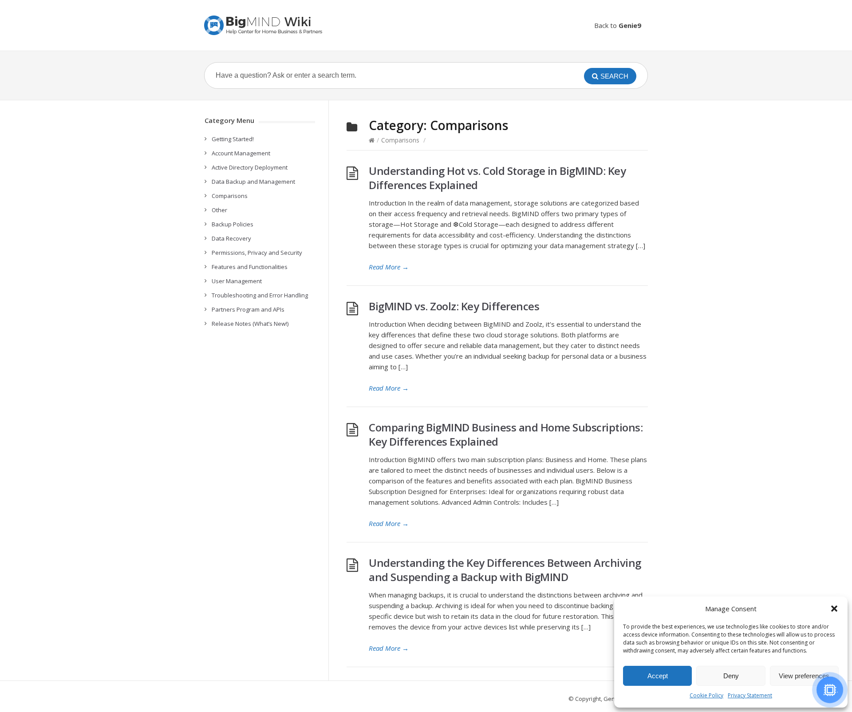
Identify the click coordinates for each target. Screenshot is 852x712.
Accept (657, 676)
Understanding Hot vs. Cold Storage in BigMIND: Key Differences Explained (497, 177)
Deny (731, 676)
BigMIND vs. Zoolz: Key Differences (454, 306)
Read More (389, 266)
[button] (834, 608)
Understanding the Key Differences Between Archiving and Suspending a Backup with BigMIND (505, 569)
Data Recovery (231, 238)
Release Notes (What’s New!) (250, 324)
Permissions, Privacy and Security (257, 253)
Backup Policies (232, 224)
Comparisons (400, 140)
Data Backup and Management (253, 182)
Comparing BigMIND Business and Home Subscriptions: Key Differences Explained (506, 434)
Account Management (241, 153)
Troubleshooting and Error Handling (260, 295)
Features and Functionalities (250, 267)
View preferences (804, 676)
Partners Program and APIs (248, 309)
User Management (237, 281)
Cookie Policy (706, 695)
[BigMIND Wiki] (264, 25)
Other (219, 210)
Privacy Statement (750, 695)
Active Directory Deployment (250, 167)
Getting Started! (233, 139)
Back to (617, 25)
